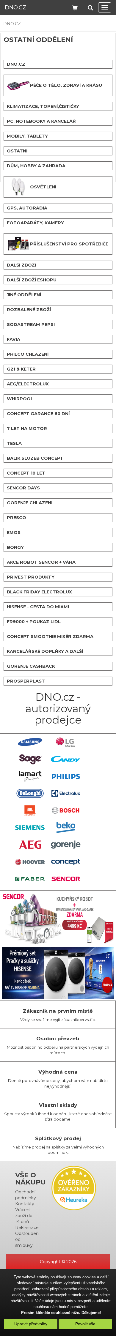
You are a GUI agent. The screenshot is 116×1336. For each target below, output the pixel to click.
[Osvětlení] (18, 187)
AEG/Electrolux (28, 384)
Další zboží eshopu (32, 280)
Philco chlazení (27, 354)
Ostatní (17, 151)
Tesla (14, 443)
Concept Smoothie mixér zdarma (50, 636)
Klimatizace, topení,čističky (43, 106)
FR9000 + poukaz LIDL (34, 621)
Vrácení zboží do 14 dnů (23, 1215)
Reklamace (27, 1227)
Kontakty (24, 1203)
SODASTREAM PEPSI (31, 324)
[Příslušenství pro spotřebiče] (18, 244)
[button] (90, 6)
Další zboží (21, 265)
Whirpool (20, 398)
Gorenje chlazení (29, 502)
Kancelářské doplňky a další (45, 651)
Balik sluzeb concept (35, 458)
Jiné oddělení (24, 294)
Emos (14, 532)
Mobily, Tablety (27, 136)
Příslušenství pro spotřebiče (69, 244)
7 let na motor (27, 428)
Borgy (15, 547)
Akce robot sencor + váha (41, 562)
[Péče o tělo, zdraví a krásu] (18, 85)
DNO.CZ (12, 23)
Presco (16, 517)
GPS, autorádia (27, 208)
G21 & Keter (21, 369)
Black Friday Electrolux (39, 592)
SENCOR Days (23, 488)
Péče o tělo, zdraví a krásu (66, 85)
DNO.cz (15, 7)
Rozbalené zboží (29, 309)
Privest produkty (30, 577)
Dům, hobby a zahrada (36, 165)
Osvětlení (43, 187)
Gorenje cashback (31, 666)
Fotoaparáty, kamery (35, 223)
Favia (13, 339)
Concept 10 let (26, 473)
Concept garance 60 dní (38, 413)
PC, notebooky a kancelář (41, 121)
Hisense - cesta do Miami (38, 606)
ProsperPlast (26, 681)
